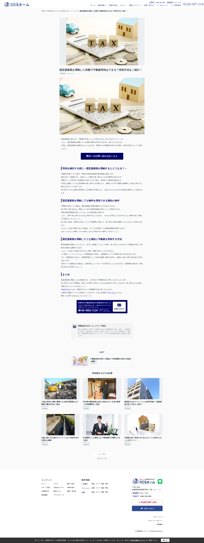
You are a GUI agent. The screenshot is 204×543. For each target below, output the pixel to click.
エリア (98, 484)
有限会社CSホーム (67, 289)
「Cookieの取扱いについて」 (137, 540)
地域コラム (57, 491)
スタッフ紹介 (45, 487)
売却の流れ (113, 5)
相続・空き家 (71, 491)
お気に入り (164, 5)
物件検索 (101, 5)
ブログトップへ (102, 458)
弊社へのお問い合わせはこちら (102, 156)
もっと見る (102, 454)
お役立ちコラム (59, 487)
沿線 (92, 484)
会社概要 (44, 495)
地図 (102, 484)
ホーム (93, 5)
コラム (122, 5)
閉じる (165, 540)
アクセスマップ (59, 495)
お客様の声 (45, 491)
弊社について (134, 5)
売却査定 (63, 73)
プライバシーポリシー (155, 521)
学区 (106, 484)
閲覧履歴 (177, 5)
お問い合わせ (149, 5)
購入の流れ (71, 484)
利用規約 (160, 524)
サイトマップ (158, 517)
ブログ (56, 484)
